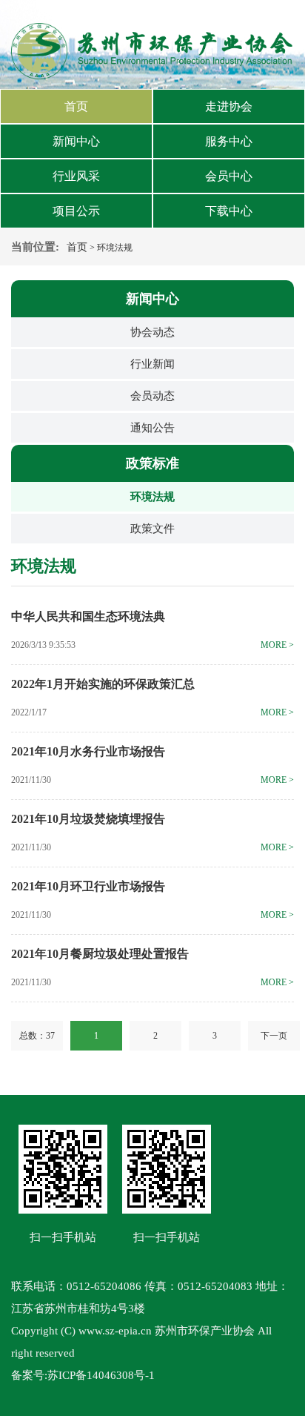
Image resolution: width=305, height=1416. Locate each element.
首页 (76, 106)
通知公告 (152, 428)
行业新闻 (152, 364)
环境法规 (152, 497)
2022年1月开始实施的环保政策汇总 (103, 684)
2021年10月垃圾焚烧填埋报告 (88, 819)
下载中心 (228, 211)
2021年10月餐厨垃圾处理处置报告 (100, 953)
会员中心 (228, 176)
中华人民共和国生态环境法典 (88, 616)
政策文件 (152, 529)
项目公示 (76, 211)
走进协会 (228, 106)
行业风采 (76, 176)
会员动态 (152, 396)
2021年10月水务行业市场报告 (88, 751)
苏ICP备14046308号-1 (101, 1375)
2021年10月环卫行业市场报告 (88, 886)
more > (277, 645)
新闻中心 (76, 141)
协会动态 (152, 332)
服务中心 (228, 141)
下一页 (274, 1035)
